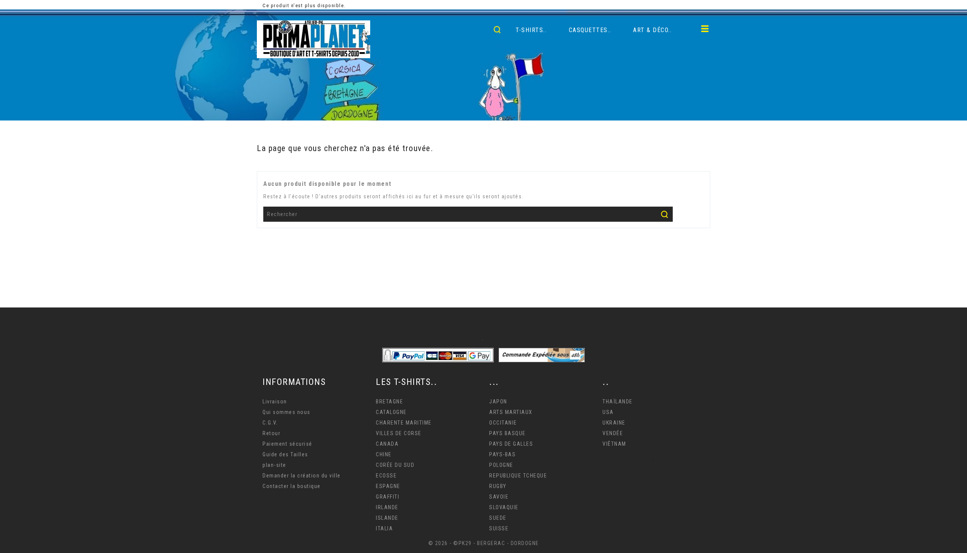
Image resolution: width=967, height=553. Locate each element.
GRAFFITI (387, 497)
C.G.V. (270, 423)
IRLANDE (387, 507)
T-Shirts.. (531, 30)
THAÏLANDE (617, 402)
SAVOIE (498, 497)
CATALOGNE (391, 412)
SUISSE (498, 528)
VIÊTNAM (614, 444)
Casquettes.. (590, 30)
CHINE (384, 454)
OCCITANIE (503, 423)
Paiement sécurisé (287, 444)
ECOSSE (386, 476)
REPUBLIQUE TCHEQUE (518, 476)
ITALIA (384, 528)
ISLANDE (387, 518)
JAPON (498, 402)
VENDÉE (612, 433)
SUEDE (498, 518)
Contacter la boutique (292, 486)
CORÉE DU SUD (395, 465)
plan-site (274, 465)
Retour (271, 433)
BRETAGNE (389, 402)
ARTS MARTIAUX (511, 412)
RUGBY (498, 486)
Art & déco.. (652, 30)
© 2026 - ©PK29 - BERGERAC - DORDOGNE (483, 543)
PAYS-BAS (502, 454)
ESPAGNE (388, 486)
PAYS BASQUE (507, 433)
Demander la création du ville (302, 476)
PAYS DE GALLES (511, 444)
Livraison (275, 402)
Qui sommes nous (286, 412)
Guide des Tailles (285, 454)
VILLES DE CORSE (399, 433)
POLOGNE (501, 465)
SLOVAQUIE (504, 507)
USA (608, 412)
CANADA (387, 444)
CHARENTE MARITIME (404, 423)
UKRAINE (614, 423)
